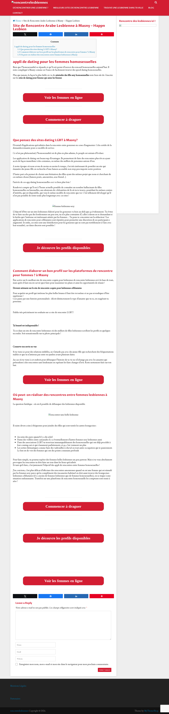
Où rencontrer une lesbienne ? (30, 7)
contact (18, 13)
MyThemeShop (151, 710)
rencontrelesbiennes (19, 710)
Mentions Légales (18, 685)
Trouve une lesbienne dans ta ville (123, 7)
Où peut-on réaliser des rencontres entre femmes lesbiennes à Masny (47, 54)
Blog (151, 7)
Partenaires (15, 698)
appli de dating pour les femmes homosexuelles (34, 46)
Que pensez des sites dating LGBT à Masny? (37, 49)
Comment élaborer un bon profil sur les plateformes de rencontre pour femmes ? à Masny (56, 52)
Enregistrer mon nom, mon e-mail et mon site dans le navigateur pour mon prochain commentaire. (64, 664)
